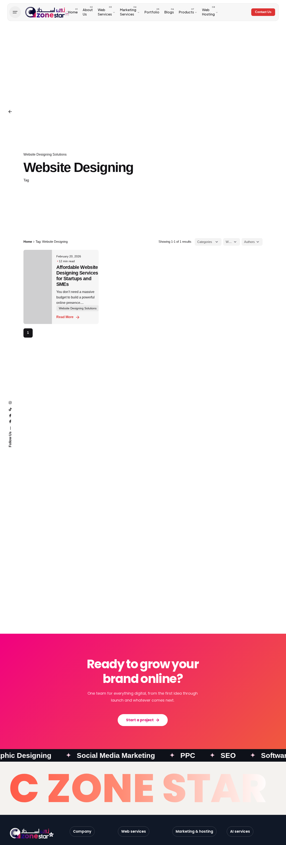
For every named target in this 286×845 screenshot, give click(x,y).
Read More (64, 317)
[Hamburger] (15, 12)
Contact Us (263, 12)
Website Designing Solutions (45, 154)
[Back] (10, 111)
